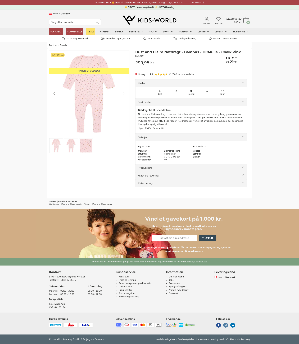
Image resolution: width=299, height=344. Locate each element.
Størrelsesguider (127, 293)
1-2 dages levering (186, 38)
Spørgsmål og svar (178, 286)
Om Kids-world (176, 277)
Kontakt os (124, 277)
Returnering (145, 183)
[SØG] (97, 22)
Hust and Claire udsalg (71, 204)
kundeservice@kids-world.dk (71, 277)
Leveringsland (217, 339)
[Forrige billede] (54, 93)
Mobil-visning (243, 339)
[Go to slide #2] (71, 145)
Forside (53, 45)
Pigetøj (87, 204)
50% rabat (56, 32)
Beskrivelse (144, 102)
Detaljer (142, 137)
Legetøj (219, 32)
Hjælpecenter (125, 290)
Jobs (171, 280)
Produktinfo (145, 167)
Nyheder (104, 32)
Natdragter (54, 204)
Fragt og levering (148, 175)
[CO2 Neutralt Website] (190, 325)
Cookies (230, 339)
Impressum (201, 339)
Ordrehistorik (125, 286)
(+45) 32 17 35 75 (66, 280)
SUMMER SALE (74, 32)
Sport (166, 32)
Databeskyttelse (186, 339)
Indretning (239, 32)
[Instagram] (225, 325)
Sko (152, 32)
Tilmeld (207, 238)
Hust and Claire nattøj (102, 204)
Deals (91, 32)
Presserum (174, 283)
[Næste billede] (124, 93)
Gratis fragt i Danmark (77, 38)
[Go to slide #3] (86, 145)
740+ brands (153, 38)
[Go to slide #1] (56, 145)
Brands (119, 32)
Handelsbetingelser (165, 339)
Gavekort (173, 293)
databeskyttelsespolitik (195, 261)
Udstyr (202, 32)
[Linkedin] (232, 325)
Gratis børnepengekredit (118, 38)
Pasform (143, 83)
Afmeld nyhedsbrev (178, 290)
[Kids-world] (149, 20)
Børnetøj (135, 32)
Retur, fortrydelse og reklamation (135, 283)
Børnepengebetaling (129, 296)
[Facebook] (218, 325)
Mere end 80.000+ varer (225, 38)
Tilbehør (184, 32)
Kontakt (55, 272)
